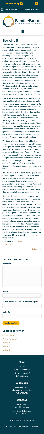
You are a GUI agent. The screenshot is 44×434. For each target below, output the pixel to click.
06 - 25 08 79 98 (11, 9)
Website (6, 312)
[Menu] (21, 31)
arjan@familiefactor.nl (33, 9)
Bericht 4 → (37, 249)
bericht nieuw (8, 335)
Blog (20, 242)
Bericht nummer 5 (9, 339)
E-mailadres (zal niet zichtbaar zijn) (20, 302)
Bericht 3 (6, 346)
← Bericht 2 (7, 244)
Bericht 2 (6, 350)
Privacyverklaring (22, 387)
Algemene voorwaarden (22, 390)
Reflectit (35, 426)
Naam (5, 291)
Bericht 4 (6, 343)
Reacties (7, 264)
